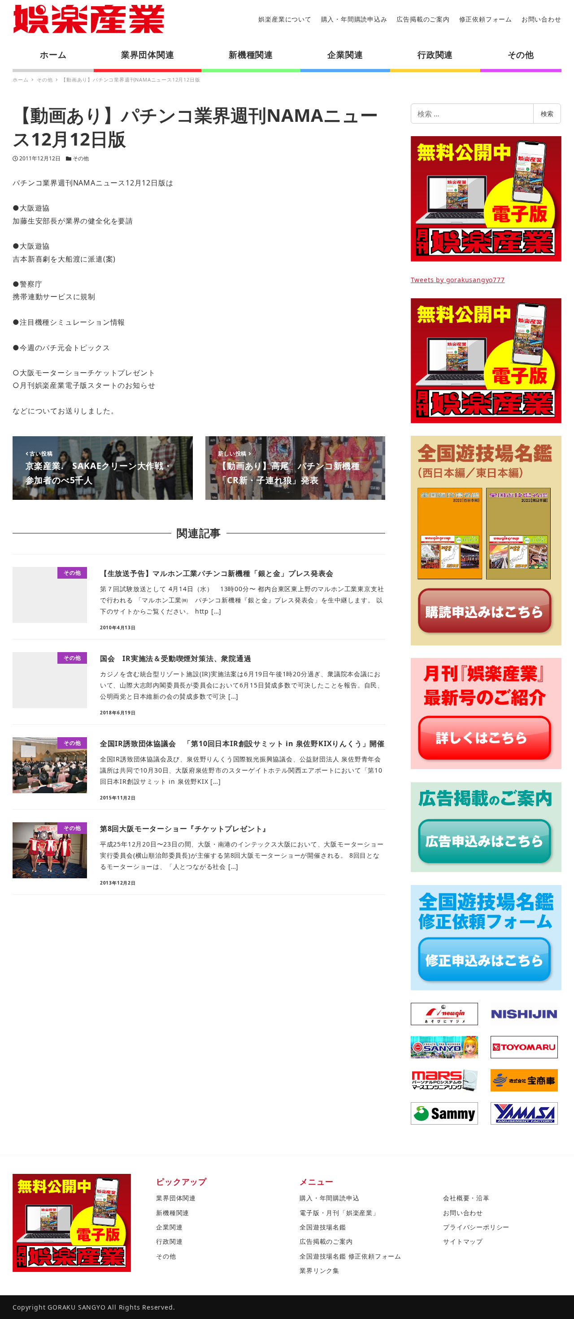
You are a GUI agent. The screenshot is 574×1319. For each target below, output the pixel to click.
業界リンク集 (319, 1270)
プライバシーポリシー (476, 1227)
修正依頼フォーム (485, 19)
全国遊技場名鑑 (323, 1227)
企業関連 (169, 1227)
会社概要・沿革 (466, 1198)
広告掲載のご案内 (422, 19)
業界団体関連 (176, 1198)
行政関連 (169, 1241)
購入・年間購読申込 (329, 1198)
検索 (547, 113)
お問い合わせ (541, 19)
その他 (81, 158)
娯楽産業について (284, 19)
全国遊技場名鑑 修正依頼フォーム (350, 1256)
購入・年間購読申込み (354, 19)
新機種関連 (172, 1212)
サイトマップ (463, 1241)
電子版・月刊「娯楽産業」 (339, 1212)
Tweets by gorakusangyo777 (458, 279)
